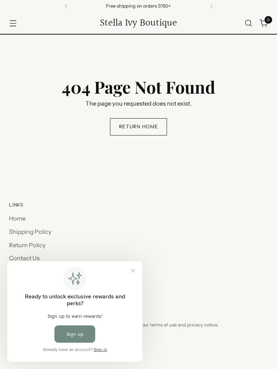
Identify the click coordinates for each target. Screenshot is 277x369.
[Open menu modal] (12, 23)
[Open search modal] (248, 23)
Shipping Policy (30, 231)
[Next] (211, 6)
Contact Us (24, 258)
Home (17, 218)
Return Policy (27, 245)
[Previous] (66, 6)
